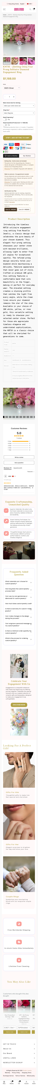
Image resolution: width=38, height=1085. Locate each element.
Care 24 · (24, 209)
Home (4, 14)
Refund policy (31, 1075)
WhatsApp (7, 168)
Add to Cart (9, 1032)
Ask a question (19, 462)
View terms (12, 202)
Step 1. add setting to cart (17, 138)
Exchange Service (8, 1075)
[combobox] (9, 1027)
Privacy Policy (16, 1072)
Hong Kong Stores (13, 4)
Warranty (7, 1072)
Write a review (19, 457)
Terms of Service (20, 1075)
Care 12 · (11, 209)
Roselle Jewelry (27, 1070)
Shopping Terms (26, 1072)
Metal (4, 84)
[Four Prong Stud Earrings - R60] (9, 1006)
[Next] (32, 38)
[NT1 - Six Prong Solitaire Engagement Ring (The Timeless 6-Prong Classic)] (24, 1006)
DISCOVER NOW (19, 705)
